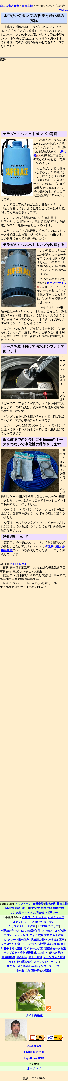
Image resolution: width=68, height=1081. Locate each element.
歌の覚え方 (23, 970)
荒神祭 (35, 970)
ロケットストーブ (23, 921)
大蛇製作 (46, 970)
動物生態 (58, 907)
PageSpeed (34, 1045)
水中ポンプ (34, 1068)
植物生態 (46, 907)
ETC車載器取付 (30, 930)
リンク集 (15, 912)
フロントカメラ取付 (16, 935)
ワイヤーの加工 (33, 948)
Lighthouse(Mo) (34, 1051)
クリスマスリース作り (22, 926)
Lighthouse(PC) (34, 1058)
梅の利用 (22, 957)
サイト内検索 (34, 1015)
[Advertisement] (34, 95)
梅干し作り (35, 957)
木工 (25, 907)
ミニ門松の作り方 (48, 926)
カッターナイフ (56, 283)
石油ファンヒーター (34, 917)
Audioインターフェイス (45, 966)
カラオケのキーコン (46, 961)
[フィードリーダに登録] (49, 1010)
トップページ (23, 903)
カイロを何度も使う (20, 961)
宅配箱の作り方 (10, 930)
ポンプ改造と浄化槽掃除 (19, 952)
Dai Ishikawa (18, 563)
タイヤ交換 (36, 935)
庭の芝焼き (56, 952)
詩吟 (18, 907)
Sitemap (27, 912)
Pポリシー (51, 912)
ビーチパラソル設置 (33, 943)
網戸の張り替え (44, 921)
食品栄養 (34, 907)
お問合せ (38, 912)
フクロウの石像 (10, 943)
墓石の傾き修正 (56, 943)
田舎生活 (62, 903)
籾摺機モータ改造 (55, 948)
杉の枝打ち (41, 952)
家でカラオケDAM (18, 966)
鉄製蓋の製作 (39, 939)
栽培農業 (50, 903)
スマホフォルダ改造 (54, 930)
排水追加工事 (56, 939)
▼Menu (63, 10)
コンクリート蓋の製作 (15, 939)
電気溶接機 (8, 957)
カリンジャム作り (54, 957)
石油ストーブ (56, 917)
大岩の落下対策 (53, 935)
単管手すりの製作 (12, 948)
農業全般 (38, 903)
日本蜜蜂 (8, 907)
